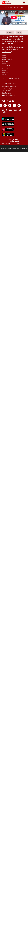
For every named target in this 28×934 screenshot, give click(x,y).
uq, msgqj (4, 55)
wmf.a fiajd (5, 61)
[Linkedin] (19, 105)
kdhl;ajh (5, 63)
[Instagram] (5, 105)
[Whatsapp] (9, 105)
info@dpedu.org (8, 95)
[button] (24, 2)
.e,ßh (4, 70)
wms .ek (4, 57)
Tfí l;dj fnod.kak (9, 86)
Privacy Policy (17, 143)
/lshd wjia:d (5, 72)
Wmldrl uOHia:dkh (9, 83)
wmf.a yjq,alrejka (7, 68)
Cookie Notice (10, 143)
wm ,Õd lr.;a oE (7, 59)
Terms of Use (4, 143)
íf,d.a (4, 74)
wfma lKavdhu (6, 66)
